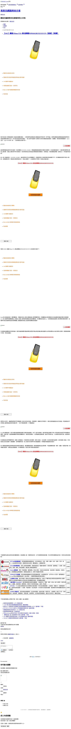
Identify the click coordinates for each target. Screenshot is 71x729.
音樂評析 (11, 638)
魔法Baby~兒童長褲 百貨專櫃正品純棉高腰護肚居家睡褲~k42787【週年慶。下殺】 (23, 606)
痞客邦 (9, 634)
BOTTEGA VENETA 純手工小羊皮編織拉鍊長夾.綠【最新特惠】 (19, 608)
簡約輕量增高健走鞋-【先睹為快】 (11, 611)
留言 (12, 634)
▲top (2, 640)
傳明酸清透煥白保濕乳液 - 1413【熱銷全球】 (14, 609)
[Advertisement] (35, 123)
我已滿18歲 (3, 726)
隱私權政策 (43, 709)
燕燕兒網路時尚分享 (11, 10)
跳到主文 (3, 14)
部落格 (5, 25)
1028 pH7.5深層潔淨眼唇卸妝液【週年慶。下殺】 (15, 618)
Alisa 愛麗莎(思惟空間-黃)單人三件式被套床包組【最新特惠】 (18, 616)
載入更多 (3, 643)
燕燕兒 (2, 626)
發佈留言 (3, 651)
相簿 (4, 24)
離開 (8, 726)
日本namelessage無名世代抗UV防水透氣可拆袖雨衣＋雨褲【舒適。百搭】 (21, 613)
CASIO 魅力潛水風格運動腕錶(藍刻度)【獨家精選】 (16, 604)
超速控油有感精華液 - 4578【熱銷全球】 (13, 603)
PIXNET (25, 709)
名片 (4, 27)
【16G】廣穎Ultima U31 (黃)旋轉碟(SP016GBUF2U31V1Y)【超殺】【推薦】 (31, 33)
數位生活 (12, 21)
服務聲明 (48, 709)
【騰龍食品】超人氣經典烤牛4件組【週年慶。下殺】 (16, 614)
